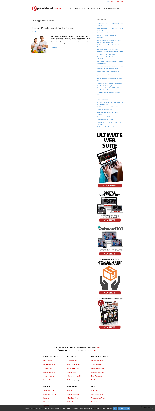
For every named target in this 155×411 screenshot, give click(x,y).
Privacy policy (124, 408)
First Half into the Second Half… (106, 33)
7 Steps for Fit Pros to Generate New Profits (109, 97)
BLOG (100, 8)
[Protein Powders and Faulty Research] (39, 44)
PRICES (105, 8)
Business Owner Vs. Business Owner (107, 68)
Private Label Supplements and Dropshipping (109, 83)
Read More (54, 47)
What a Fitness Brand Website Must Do (108, 71)
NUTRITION (94, 8)
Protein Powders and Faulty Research (54, 28)
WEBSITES (78, 8)
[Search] (122, 9)
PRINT (89, 8)
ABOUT (72, 8)
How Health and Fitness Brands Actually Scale (110, 66)
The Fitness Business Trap (104, 109)
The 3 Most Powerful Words (105, 117)
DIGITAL (84, 8)
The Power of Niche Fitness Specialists (108, 127)
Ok (115, 408)
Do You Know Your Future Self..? (106, 54)
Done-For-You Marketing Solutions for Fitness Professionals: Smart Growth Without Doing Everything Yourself (110, 87)
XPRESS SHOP (112, 8)
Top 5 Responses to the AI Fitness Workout (109, 107)
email (109, 1)
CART (119, 8)
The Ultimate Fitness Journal (105, 119)
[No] (153, 408)
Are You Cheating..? (102, 99)
